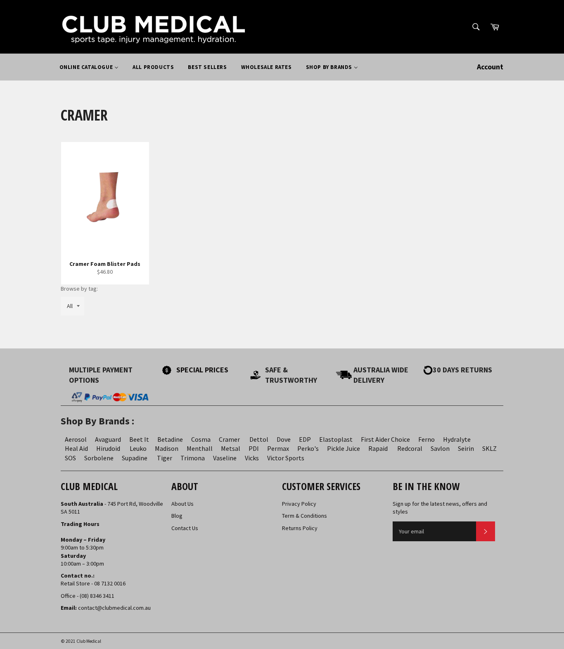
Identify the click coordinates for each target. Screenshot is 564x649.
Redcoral (409, 448)
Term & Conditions (304, 515)
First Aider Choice (385, 439)
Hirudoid (108, 448)
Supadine (134, 458)
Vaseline (225, 458)
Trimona (192, 458)
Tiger (164, 458)
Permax (278, 448)
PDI (254, 448)
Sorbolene (99, 458)
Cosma (201, 439)
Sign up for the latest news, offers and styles (440, 507)
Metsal (230, 448)
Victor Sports (285, 458)
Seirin (466, 448)
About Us (182, 503)
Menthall (200, 448)
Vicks (252, 458)
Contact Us (184, 528)
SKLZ (489, 448)
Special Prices (202, 369)
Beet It (139, 439)
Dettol (258, 439)
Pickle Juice (343, 448)
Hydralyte (457, 439)
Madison (166, 448)
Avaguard (108, 439)
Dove (284, 439)
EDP (305, 439)
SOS (70, 458)
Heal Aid (76, 448)
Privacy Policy (299, 503)
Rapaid (378, 448)
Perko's (308, 448)
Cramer (229, 439)
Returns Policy (300, 528)
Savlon (440, 448)
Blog (176, 515)
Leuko (138, 448)
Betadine (170, 439)
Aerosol (76, 439)
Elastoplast (336, 439)
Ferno (426, 439)
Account (490, 66)
